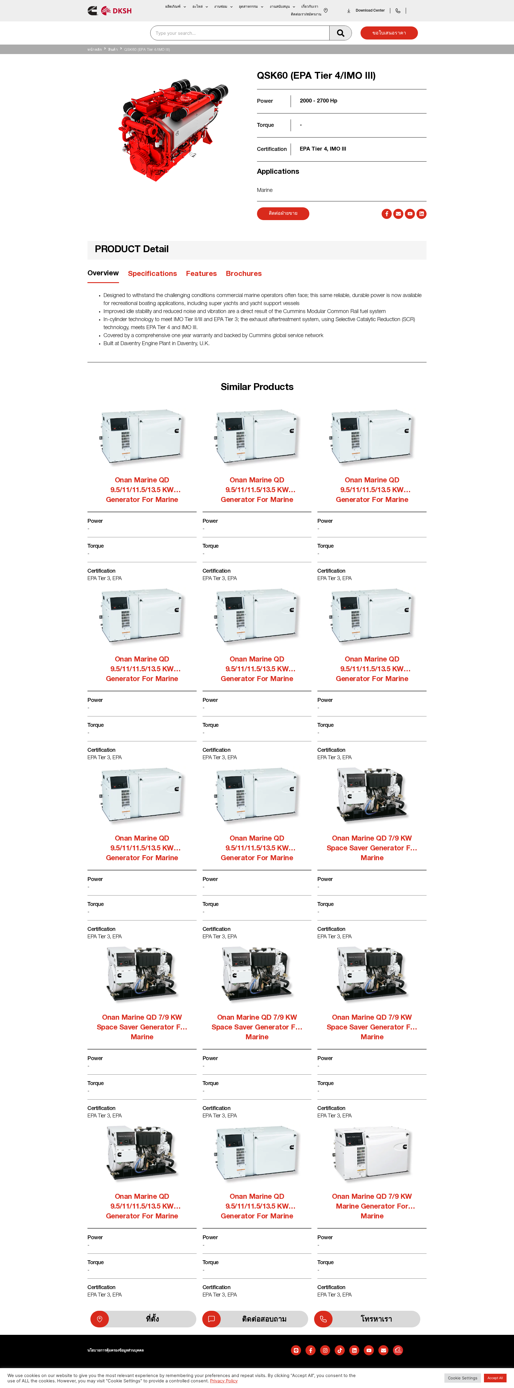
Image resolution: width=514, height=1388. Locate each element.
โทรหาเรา (376, 1319)
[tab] (103, 276)
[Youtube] (410, 214)
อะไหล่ (197, 6)
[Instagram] (325, 1350)
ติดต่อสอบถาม (264, 1319)
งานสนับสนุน (280, 6)
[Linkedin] (421, 214)
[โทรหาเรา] (323, 1319)
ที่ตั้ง (152, 1319)
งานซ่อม (220, 6)
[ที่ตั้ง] (99, 1319)
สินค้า (113, 50)
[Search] (340, 33)
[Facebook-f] (387, 214)
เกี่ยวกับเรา (309, 6)
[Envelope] (398, 214)
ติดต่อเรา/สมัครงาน (306, 14)
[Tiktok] (340, 1350)
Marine (264, 190)
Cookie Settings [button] (462, 1378)
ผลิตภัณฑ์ (173, 6)
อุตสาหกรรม (248, 6)
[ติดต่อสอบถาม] (211, 1319)
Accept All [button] (495, 1378)
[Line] (296, 1350)
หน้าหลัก (94, 50)
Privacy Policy (224, 1381)
